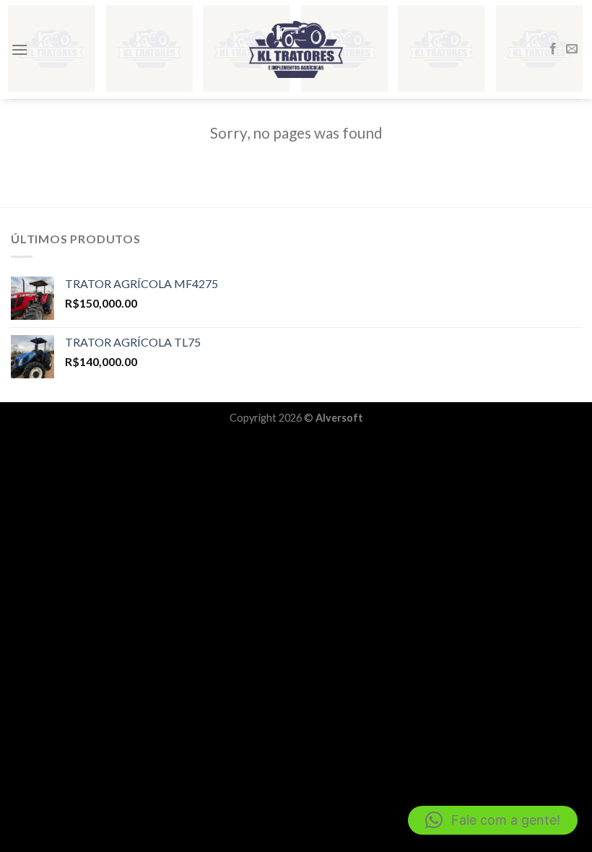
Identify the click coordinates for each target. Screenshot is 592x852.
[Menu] (19, 49)
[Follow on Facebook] (553, 49)
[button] (493, 820)
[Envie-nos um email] (572, 49)
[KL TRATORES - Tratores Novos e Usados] (296, 49)
